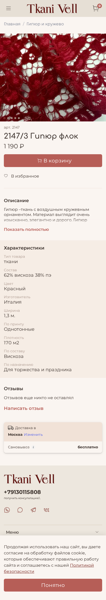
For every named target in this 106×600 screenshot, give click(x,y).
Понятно (53, 585)
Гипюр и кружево (45, 24)
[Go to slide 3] (11, 118)
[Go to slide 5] (19, 118)
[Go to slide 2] (8, 118)
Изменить (33, 434)
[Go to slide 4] (15, 118)
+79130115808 (22, 492)
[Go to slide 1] (4, 118)
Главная (12, 24)
